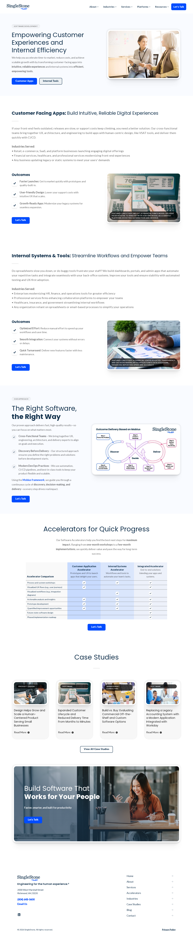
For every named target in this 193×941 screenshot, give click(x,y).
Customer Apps (24, 81)
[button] (94, 6)
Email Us (22, 903)
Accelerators (134, 892)
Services (131, 887)
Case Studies (134, 904)
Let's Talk (179, 6)
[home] (18, 7)
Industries (132, 898)
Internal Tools (50, 81)
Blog (129, 909)
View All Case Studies (96, 749)
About (130, 881)
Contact (131, 915)
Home (130, 875)
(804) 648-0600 (26, 899)
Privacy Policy (169, 929)
